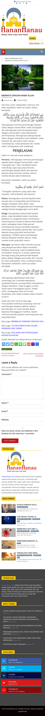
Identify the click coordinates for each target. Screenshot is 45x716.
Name (5, 403)
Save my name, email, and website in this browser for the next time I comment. (20, 432)
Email (5, 411)
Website (5, 419)
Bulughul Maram (22, 507)
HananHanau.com (8, 585)
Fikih (18, 543)
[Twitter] (20, 3)
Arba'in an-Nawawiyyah (24, 555)
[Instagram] (23, 3)
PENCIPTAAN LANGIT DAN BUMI (14, 644)
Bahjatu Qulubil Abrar (24, 519)
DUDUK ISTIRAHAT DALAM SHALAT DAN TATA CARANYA (22, 611)
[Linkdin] (26, 3)
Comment (7, 374)
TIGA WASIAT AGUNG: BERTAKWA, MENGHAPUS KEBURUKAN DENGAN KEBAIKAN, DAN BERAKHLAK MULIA (21, 619)
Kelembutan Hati (7, 349)
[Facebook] (17, 3)
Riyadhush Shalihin (23, 531)
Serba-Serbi (34, 531)
